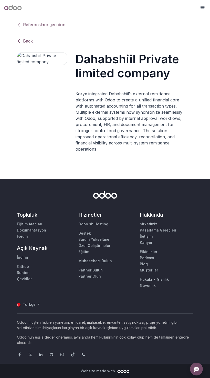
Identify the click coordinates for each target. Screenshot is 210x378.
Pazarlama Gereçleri (158, 230)
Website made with (98, 371)
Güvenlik (148, 285)
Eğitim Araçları (29, 224)
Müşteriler (149, 270)
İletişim (146, 236)
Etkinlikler (148, 251)
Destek (84, 233)
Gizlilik (163, 279)
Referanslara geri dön (44, 24)
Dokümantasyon (31, 230)
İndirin (22, 257)
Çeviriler (24, 279)
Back (28, 41)
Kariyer (146, 242)
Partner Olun (89, 276)
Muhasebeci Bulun (95, 261)
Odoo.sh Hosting (93, 224)
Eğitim (83, 251)
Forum (22, 236)
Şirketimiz (148, 224)
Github (23, 266)
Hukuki (146, 279)
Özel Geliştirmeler (94, 245)
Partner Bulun (90, 270)
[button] (202, 7)
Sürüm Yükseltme (93, 239)
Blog (144, 264)
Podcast (147, 258)
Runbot (23, 272)
